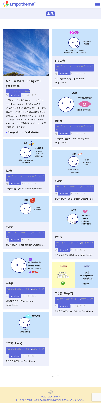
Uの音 (58, 121)
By (13, 95)
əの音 (58, 181)
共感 (27, 91)
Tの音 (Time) (14, 343)
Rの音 (58, 237)
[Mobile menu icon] (96, 4)
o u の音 (60, 61)
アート (9, 91)
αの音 (9, 227)
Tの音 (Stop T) (64, 293)
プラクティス (18, 91)
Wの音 (10, 283)
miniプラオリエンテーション (68, 66)
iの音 (9, 171)
